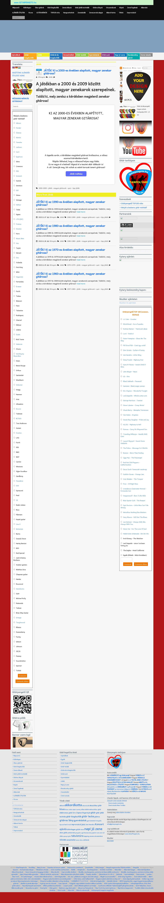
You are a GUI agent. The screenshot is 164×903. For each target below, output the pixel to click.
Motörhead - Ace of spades (133, 324)
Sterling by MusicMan (18, 354)
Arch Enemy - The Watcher (133, 538)
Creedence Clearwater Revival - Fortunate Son (133, 489)
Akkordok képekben (143, 869)
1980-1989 (71, 241)
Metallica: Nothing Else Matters (134, 512)
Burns (18, 534)
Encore (18, 409)
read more (81, 211)
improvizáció (76, 824)
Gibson (18, 123)
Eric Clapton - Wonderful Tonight (135, 391)
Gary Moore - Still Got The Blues (135, 517)
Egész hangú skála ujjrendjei (29, 874)
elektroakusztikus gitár (93, 809)
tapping (86, 836)
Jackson (19, 147)
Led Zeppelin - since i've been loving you (133, 544)
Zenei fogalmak (132, 7)
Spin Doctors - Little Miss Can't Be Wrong (134, 506)
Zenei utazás (146, 54)
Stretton (19, 185)
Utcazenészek (111, 7)
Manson (19, 301)
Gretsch (19, 176)
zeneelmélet (71, 839)
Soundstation (21, 661)
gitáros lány (66, 820)
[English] (13, 67)
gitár (93, 812)
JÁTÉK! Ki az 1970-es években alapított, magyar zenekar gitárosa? (70, 251)
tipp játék (76, 188)
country (78, 809)
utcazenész (98, 836)
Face (17, 305)
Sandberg (19, 476)
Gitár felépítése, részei (143, 885)
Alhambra (19, 404)
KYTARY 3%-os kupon (128, 293)
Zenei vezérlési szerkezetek (60, 869)
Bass (17, 509)
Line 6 (18, 524)
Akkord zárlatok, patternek (49, 874)
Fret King (19, 267)
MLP (17, 457)
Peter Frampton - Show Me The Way (133, 339)
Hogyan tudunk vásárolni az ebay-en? (108, 879)
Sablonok (119, 874)
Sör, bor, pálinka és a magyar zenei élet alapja (83, 876)
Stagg (18, 389)
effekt (83, 809)
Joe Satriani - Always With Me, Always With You (133, 523)
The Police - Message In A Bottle (135, 448)
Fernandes (20, 281)
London (149, 874)
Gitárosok (106, 54)
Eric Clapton (77, 812)
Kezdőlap (32, 867)
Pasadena (19, 481)
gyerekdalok (80, 820)
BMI (17, 452)
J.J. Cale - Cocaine (129, 319)
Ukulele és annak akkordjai (29, 883)
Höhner (18, 325)
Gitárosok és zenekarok (75, 867)
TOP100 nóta (55, 12)
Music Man (20, 238)
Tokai (18, 209)
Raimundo (19, 603)
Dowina (18, 229)
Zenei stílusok (67, 7)
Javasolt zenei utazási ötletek (117, 801)
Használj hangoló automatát (31, 885)
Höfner (18, 205)
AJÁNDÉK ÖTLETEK (18, 12)
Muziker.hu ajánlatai (127, 302)
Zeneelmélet (68, 54)
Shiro (18, 161)
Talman (18, 608)
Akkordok (144, 7)
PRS (17, 171)
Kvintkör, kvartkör (106, 869)
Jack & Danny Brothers (19, 559)
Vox (17, 243)
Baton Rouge (20, 365)
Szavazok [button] (22, 675)
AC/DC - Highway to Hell (132, 424)
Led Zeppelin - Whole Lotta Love (135, 395)
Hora (18, 233)
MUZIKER (110, 841)
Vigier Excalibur (21, 471)
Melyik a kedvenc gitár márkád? (134, 207)
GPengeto (41, 77)
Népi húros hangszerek (125, 888)
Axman (18, 428)
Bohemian (19, 529)
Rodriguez (19, 315)
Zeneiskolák (82, 12)
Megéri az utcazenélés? (108, 876)
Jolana (18, 329)
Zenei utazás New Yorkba (116, 805)
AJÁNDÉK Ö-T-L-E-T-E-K (80, 881)
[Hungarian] (19, 67)
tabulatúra (77, 836)
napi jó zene (93, 828)
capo (74, 809)
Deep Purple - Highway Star (133, 360)
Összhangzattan (92, 869)
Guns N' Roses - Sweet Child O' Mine (133, 365)
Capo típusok (62, 883)
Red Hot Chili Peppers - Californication (130, 463)
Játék (39, 54)
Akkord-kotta (110, 12)
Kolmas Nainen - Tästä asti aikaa (135, 329)
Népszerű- (16, 7)
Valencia (19, 344)
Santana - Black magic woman (134, 386)
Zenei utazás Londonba (116, 803)
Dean (18, 361)
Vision (18, 195)
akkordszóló (85, 806)
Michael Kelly (21, 598)
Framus (18, 224)
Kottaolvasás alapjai (26, 869)
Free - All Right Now (130, 484)
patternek (71, 832)
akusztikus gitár (96, 805)
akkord (62, 805)
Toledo (18, 670)
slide (61, 836)
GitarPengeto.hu (21, 867)
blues (62, 809)
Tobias (18, 296)
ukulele (91, 836)
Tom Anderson (21, 423)
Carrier (18, 461)
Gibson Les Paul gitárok (85, 888)
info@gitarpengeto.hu (114, 824)
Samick (18, 180)
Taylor (18, 248)
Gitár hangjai (99, 867)
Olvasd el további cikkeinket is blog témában (54, 881)
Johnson (19, 646)
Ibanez (18, 132)
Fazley (18, 637)
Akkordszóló (55, 872)
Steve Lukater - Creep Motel (133, 405)
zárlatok (86, 840)
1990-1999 (71, 217)
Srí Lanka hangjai (26, 876)
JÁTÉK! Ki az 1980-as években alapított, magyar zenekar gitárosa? (70, 227)
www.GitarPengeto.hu (132, 834)
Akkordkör (117, 869)
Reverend (19, 584)
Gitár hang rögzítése (125, 876)
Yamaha (19, 142)
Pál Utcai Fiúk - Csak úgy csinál (134, 345)
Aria (17, 399)
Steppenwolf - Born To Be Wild (134, 495)
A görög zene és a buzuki (48, 883)
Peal (17, 495)
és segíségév (125, 787)
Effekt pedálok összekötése (52, 885)
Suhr (17, 593)
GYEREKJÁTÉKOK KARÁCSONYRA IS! (135, 251)
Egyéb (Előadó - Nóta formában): (135, 555)
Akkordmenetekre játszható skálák (72, 874)
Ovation (19, 433)
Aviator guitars (21, 564)
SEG (17, 447)
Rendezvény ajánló (133, 56)
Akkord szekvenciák (82, 890)
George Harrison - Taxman (132, 400)
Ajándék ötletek (112, 881)
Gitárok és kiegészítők (54, 56)
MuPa (82, 829)
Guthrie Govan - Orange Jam (133, 474)
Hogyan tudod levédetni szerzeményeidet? (57, 879)
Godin (18, 334)
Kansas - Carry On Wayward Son (135, 429)
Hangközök (81, 869)
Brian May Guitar (22, 613)
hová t (138, 780)
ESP (17, 190)
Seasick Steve (21, 538)
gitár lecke (88, 816)
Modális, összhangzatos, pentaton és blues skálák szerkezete (99, 872)
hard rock (67, 824)
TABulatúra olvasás (42, 869)
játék (50, 188)
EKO (17, 548)
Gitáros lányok (98, 7)
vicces (63, 839)
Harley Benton (21, 543)
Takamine (19, 310)
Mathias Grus (21, 569)
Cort (17, 152)
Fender (18, 128)
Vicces (30, 12)
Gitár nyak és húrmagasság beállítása (116, 883)
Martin (18, 137)
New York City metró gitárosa (105, 888)
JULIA (18, 651)
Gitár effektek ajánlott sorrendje (85, 885)
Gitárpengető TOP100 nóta (132, 203)
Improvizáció (131, 12)
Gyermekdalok (129, 874)
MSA (18, 272)
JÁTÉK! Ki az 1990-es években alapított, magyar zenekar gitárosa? (70, 203)
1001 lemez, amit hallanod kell (84, 879)
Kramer (18, 286)
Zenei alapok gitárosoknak (131, 879)
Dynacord (19, 490)
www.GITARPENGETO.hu (25, 2)
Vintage (19, 200)
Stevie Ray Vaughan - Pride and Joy (136, 419)
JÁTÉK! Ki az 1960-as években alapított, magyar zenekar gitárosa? (70, 275)
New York (15, 876)
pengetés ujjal (79, 833)
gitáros (97, 816)
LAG (17, 437)
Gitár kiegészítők (53, 7)
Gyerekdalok (94, 54)
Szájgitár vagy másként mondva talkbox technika (85, 883)
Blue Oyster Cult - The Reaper (134, 500)
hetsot (125, 776)
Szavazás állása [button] (22, 681)
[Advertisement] (82, 36)
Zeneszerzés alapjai (96, 12)
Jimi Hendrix (90, 824)
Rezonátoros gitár (32, 888)
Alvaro (18, 349)
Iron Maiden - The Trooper (133, 479)
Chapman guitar (22, 574)
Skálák (73, 869)
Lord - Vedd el (128, 333)
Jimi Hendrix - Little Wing (132, 355)
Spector (19, 665)
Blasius (18, 627)
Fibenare (19, 514)
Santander (20, 375)
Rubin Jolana (20, 505)
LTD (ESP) (19, 219)
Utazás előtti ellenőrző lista (43, 876)
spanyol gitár (67, 836)
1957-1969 (71, 289)
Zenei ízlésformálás (140, 876)
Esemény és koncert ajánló (56, 867)
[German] (16, 67)
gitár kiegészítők (73, 816)
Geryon (18, 253)
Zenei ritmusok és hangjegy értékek (37, 872)
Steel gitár (43, 888)
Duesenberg (20, 632)
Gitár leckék (81, 54)
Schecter (19, 385)
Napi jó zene (120, 54)
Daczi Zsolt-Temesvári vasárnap (135, 469)
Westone (19, 466)
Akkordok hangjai (129, 869)
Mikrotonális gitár (17, 888)
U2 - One (126, 376)
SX (17, 500)
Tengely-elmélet (91, 874)
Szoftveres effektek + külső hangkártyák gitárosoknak (115, 885)
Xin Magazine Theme (146, 867)
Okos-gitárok (39, 7)
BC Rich (18, 418)
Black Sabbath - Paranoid (132, 381)
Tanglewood (20, 622)
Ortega (18, 617)
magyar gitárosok (60, 188)
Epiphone (19, 156)
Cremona (19, 166)
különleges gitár (73, 829)
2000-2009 (43, 188)
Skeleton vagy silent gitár (67, 888)
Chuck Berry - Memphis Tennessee (135, 410)
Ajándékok (16, 54)
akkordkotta (73, 804)
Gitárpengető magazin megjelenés (102, 890)
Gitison (18, 641)
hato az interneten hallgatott (129, 788)
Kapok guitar (20, 519)
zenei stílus (79, 840)
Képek (121, 7)
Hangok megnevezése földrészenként (118, 867)
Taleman (19, 413)
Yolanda (19, 262)
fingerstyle (86, 812)
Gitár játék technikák (82, 7)
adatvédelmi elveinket (123, 812)
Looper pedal (67, 885)
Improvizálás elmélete (68, 872)
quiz (69, 188)
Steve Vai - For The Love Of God (134, 529)
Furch (18, 291)
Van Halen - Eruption (130, 415)
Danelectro (20, 589)
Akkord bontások (17, 872)
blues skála (68, 809)
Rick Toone (20, 339)
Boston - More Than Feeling (133, 453)
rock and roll (100, 833)
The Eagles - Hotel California (133, 550)
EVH (17, 485)
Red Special (20, 553)
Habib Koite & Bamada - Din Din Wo (136, 533)
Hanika (18, 579)
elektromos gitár (66, 812)
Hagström (19, 277)
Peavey (18, 656)
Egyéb (63, 759)
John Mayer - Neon (130, 371)
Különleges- (27, 7)
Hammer (19, 394)
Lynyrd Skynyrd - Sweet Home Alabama (133, 442)
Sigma (18, 214)
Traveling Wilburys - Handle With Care (134, 435)
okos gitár (63, 832)
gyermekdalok (91, 821)
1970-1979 (71, 265)
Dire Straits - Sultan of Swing (133, 350)
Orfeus (18, 370)
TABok (121, 12)
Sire (17, 257)
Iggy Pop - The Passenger (132, 457)
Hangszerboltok (68, 12)
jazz (83, 824)
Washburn (20, 380)
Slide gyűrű (53, 888)
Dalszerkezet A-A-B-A (106, 874)
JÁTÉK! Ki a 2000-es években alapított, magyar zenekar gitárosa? (77, 71)
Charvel (19, 320)
